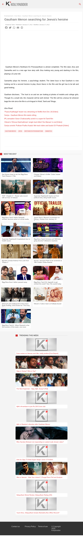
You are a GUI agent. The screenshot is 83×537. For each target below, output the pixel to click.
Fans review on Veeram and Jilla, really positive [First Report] (37, 353)
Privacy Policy (30, 526)
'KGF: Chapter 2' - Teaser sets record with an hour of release (15, 196)
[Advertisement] (41, 47)
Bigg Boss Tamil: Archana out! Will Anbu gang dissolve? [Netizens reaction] (47, 240)
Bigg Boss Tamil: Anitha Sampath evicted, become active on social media (15, 218)
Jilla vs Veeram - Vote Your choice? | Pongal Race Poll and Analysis (39, 477)
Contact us (15, 526)
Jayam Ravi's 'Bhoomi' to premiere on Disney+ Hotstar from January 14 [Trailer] (47, 219)
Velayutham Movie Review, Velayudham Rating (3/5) (34, 495)
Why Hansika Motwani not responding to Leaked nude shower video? (40, 442)
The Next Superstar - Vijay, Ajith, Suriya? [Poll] (32, 389)
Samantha (48, 131)
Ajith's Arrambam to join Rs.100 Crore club (30, 406)
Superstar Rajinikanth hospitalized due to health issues (16, 240)
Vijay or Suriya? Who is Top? (26, 371)
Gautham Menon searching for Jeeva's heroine (36, 16)
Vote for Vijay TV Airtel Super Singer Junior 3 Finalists (34, 459)
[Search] (80, 4)
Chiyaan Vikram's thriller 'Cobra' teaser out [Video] (47, 175)
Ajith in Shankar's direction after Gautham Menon (33, 424)
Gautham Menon (10, 131)
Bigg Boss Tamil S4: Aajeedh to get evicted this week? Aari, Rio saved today (47, 283)
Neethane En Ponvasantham (33, 131)
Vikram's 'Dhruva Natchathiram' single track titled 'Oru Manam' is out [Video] (33, 122)
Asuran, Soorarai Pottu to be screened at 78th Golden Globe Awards (48, 261)
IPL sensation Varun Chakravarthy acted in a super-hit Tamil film (28, 119)
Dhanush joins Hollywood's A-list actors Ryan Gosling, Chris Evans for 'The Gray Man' (16, 305)
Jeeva (20, 131)
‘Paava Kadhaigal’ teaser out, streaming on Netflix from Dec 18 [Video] (31, 112)
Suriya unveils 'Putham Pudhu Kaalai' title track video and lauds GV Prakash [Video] (36, 125)
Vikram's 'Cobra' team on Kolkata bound (47, 304)
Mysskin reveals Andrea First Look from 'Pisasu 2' (15, 261)
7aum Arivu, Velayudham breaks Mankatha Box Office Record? (37, 513)
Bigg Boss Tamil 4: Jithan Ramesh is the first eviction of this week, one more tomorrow (15, 327)
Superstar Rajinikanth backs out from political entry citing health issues (46, 196)
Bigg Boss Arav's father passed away (14, 282)
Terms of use (43, 526)
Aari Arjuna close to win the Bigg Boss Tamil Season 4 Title (15, 175)
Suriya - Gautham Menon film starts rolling (20, 115)
